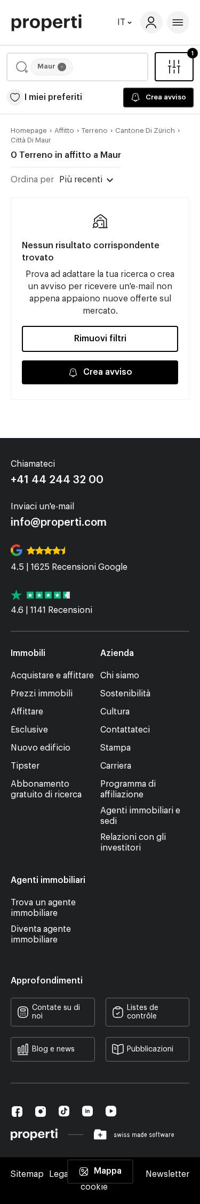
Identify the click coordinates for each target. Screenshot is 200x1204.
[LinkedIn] (87, 1111)
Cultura (115, 712)
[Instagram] (40, 1111)
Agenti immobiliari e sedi (140, 816)
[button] (77, 67)
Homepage (29, 130)
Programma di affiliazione (128, 789)
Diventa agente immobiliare (41, 934)
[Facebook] (17, 1111)
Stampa (115, 748)
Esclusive (29, 730)
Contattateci (125, 730)
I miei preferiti (53, 97)
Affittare (27, 712)
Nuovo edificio (40, 748)
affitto (64, 130)
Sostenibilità (125, 693)
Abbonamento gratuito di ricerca (46, 789)
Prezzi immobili (42, 693)
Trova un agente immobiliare (43, 907)
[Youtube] (111, 1111)
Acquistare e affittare (52, 675)
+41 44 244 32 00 (57, 480)
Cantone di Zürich (145, 130)
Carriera (115, 766)
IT (121, 22)
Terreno (95, 130)
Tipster (25, 766)
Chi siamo (119, 675)
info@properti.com (59, 522)
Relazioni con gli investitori (133, 842)
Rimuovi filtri (100, 338)
